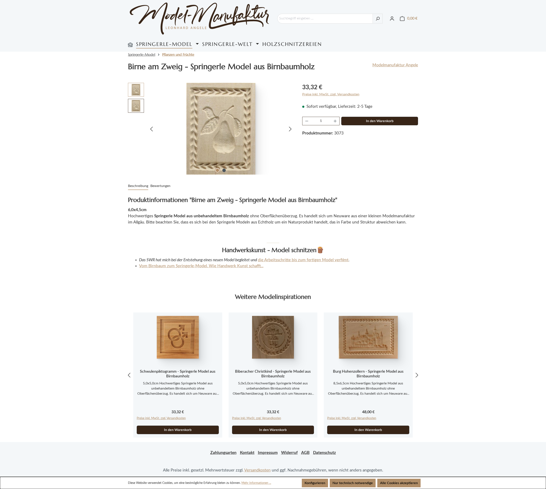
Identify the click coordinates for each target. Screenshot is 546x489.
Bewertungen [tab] (160, 186)
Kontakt (247, 453)
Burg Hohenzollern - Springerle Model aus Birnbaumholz (368, 374)
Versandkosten (257, 470)
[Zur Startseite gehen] (199, 18)
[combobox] (325, 18)
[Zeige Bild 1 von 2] (217, 170)
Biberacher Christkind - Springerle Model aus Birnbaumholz (273, 374)
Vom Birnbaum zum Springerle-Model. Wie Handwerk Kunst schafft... (201, 266)
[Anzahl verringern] (306, 121)
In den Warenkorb (380, 121)
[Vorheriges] (151, 129)
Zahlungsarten (223, 453)
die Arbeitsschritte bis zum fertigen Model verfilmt (303, 260)
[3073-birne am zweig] (220, 129)
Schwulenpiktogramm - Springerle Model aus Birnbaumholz (177, 374)
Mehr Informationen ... (256, 483)
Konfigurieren (315, 483)
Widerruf (289, 453)
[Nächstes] (290, 129)
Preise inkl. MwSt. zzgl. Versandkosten (330, 94)
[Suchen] (378, 18)
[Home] (130, 44)
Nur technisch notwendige (353, 483)
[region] (211, 129)
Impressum (268, 453)
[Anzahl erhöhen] (335, 121)
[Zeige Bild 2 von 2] (224, 170)
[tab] (138, 186)
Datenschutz (324, 453)
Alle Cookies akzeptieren (399, 483)
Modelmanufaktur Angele (395, 65)
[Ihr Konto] (392, 18)
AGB (305, 453)
